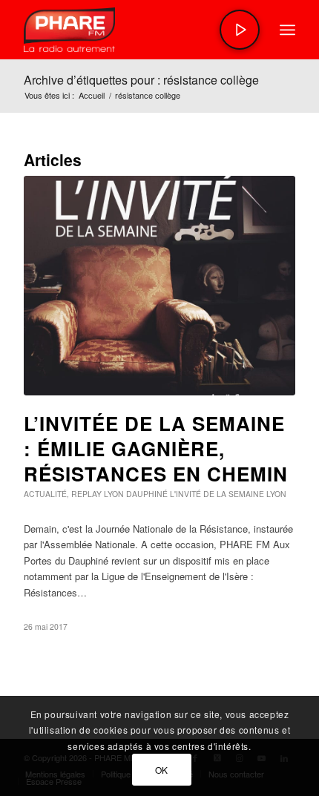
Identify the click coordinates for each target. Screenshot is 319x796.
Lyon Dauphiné (136, 493)
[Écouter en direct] (239, 29)
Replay (86, 493)
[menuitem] (287, 29)
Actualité (45, 493)
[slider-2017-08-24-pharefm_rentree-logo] (132, 29)
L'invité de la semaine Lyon (228, 493)
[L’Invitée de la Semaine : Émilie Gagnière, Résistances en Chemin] (159, 285)
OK (161, 769)
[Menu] (287, 29)
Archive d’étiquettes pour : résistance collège (141, 79)
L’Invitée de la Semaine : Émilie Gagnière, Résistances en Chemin (156, 448)
